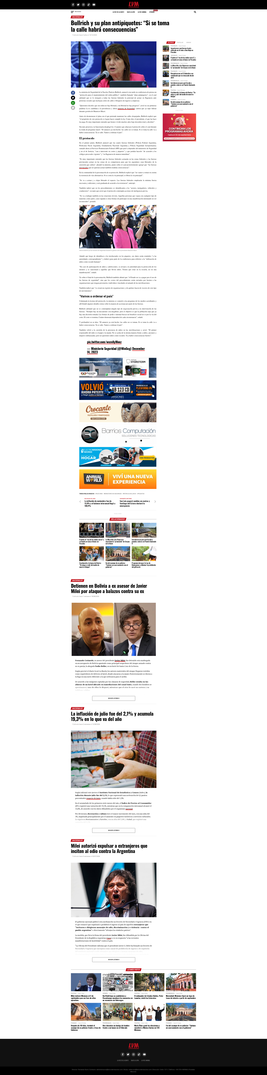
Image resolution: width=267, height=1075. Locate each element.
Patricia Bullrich (129, 493)
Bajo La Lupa (131, 12)
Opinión (152, 11)
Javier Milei (120, 660)
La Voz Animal (142, 12)
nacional (129, 809)
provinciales (83, 167)
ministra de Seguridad (126, 108)
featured (99, 493)
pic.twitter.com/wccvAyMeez (104, 341)
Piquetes (141, 493)
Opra (109, 938)
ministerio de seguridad (113, 493)
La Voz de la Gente (118, 12)
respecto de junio (93, 798)
